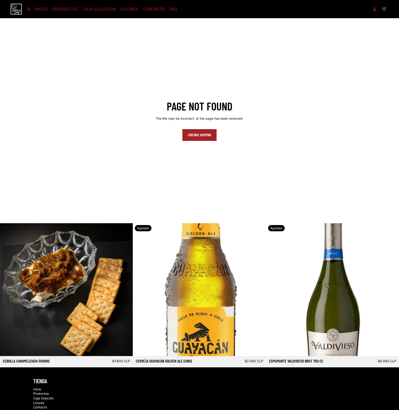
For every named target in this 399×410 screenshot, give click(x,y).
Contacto (40, 407)
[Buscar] (29, 9)
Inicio (37, 389)
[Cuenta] (374, 9)
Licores (38, 403)
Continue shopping (199, 135)
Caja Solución (43, 398)
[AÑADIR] (126, 349)
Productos (41, 394)
